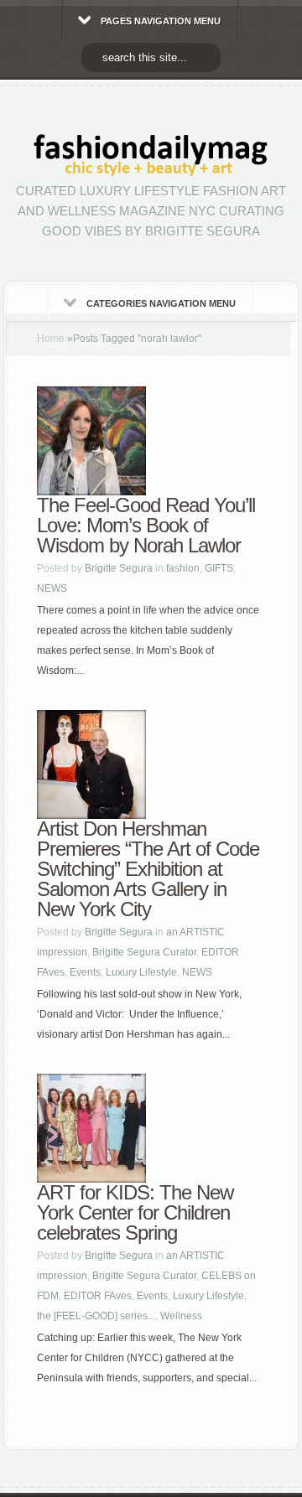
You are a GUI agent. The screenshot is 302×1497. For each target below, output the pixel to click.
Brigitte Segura (119, 568)
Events (85, 972)
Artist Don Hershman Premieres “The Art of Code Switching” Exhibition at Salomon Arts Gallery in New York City (148, 868)
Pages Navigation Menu (161, 21)
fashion (183, 568)
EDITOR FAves (98, 1296)
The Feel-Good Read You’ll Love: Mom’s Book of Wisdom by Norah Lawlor (146, 525)
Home (51, 338)
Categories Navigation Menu (161, 303)
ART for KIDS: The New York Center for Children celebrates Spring (135, 1212)
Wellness (181, 1316)
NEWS (52, 588)
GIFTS (219, 568)
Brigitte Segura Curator (144, 952)
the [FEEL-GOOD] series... (96, 1316)
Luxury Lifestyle (141, 972)
